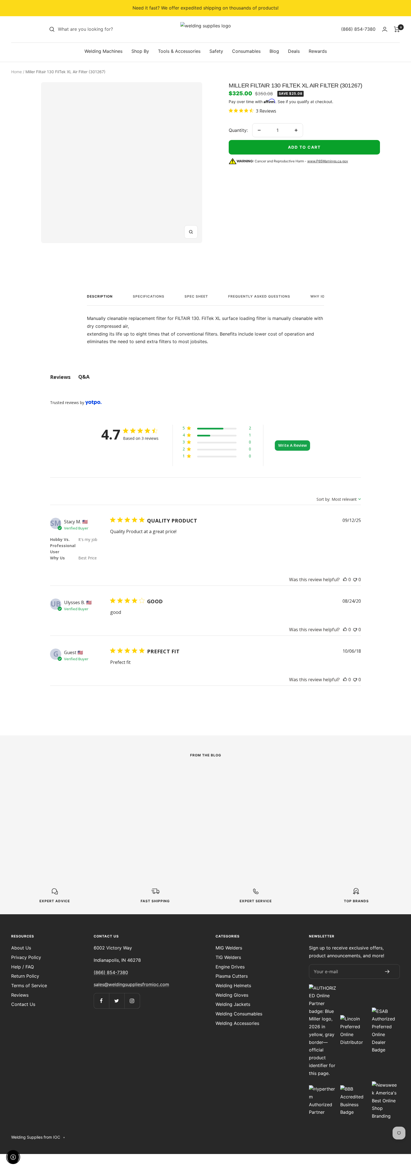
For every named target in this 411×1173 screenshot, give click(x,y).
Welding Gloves (232, 995)
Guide (278, 788)
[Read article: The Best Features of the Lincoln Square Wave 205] (205, 778)
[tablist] (205, 376)
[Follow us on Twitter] (116, 1000)
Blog (274, 51)
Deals (294, 51)
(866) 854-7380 (111, 972)
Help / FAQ (22, 967)
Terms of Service (29, 985)
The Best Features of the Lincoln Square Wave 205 (201, 809)
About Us (21, 948)
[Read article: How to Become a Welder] (326, 775)
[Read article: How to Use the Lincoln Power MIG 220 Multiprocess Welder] (84, 778)
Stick (157, 795)
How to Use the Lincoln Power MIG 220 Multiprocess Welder (77, 813)
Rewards (318, 51)
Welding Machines (103, 51)
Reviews (20, 995)
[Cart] (397, 29)
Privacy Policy (26, 957)
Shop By (140, 51)
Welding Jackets (233, 1004)
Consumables (246, 51)
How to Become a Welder (322, 797)
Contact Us (23, 1004)
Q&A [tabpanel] (83, 376)
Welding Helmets (233, 985)
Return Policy (25, 976)
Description (100, 296)
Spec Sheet (196, 296)
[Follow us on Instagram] (132, 1000)
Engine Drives (230, 967)
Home (16, 71)
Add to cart (304, 147)
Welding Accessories (237, 1023)
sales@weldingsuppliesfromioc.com (131, 984)
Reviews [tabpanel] (60, 377)
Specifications (148, 296)
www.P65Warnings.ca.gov (327, 161)
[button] (217, 429)
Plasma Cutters (232, 976)
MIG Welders (229, 948)
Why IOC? (320, 296)
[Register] (387, 971)
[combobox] (100, 29)
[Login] (384, 29)
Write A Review (292, 445)
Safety (216, 51)
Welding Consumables (239, 1014)
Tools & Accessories (179, 51)
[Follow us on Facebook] (101, 1000)
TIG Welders (228, 957)
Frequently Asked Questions (259, 296)
